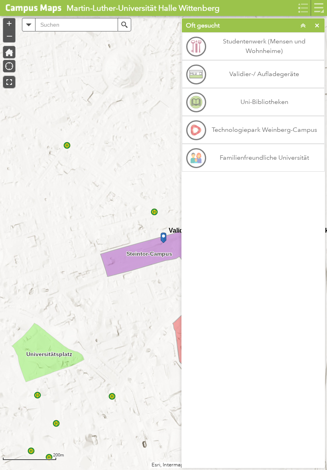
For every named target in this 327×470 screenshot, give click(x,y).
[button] (28, 24)
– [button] (9, 35)
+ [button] (9, 23)
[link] (31, 8)
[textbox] (76, 24)
